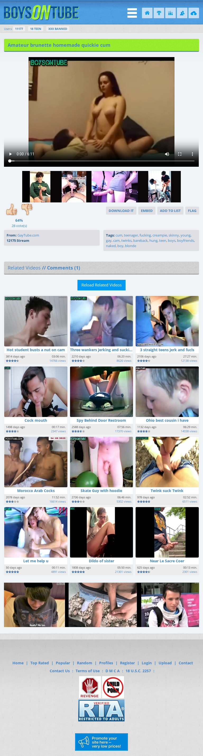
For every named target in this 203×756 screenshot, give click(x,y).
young (186, 235)
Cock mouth (36, 420)
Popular (63, 662)
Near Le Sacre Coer (167, 560)
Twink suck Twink (167, 490)
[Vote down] (27, 210)
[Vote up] (11, 210)
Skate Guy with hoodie (101, 490)
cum (119, 235)
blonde (130, 245)
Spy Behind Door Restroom (101, 420)
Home (18, 662)
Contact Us (60, 670)
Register (127, 662)
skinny (174, 235)
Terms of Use (88, 670)
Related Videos (24, 268)
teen (162, 240)
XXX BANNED (57, 29)
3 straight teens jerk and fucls (167, 349)
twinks (126, 240)
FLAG (192, 210)
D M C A (112, 670)
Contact (186, 662)
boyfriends (185, 240)
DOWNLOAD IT (121, 210)
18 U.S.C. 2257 (138, 670)
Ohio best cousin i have (167, 420)
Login (147, 662)
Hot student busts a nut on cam (36, 349)
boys (172, 240)
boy (120, 245)
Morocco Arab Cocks (36, 490)
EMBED (147, 210)
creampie (160, 235)
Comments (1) (63, 268)
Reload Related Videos (101, 284)
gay (109, 240)
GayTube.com (28, 235)
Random (84, 662)
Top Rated (39, 662)
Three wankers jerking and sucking (102, 349)
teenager (131, 235)
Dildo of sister (101, 560)
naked (111, 245)
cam (116, 240)
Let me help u (35, 560)
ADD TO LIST (170, 210)
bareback (140, 240)
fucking (145, 235)
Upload (165, 662)
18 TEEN (35, 29)
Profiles (106, 662)
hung (153, 240)
